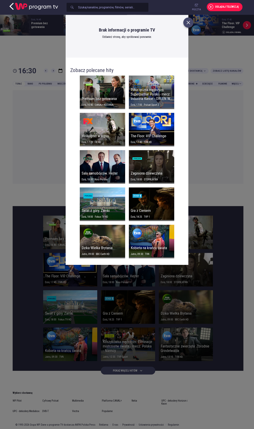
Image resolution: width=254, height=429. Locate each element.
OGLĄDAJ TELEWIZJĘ (227, 6)
